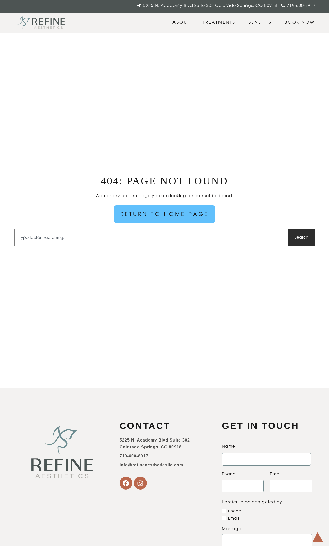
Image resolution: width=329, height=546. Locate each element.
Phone (234, 511)
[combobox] (150, 237)
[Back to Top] (318, 537)
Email (233, 518)
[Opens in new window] (126, 483)
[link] (40, 23)
